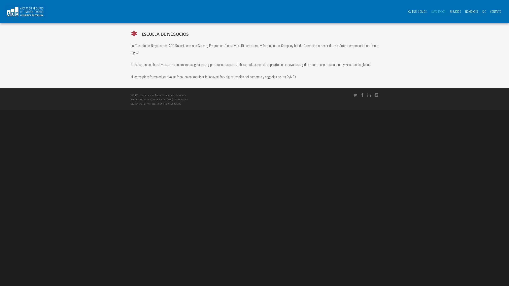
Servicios (455, 11)
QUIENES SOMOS (417, 11)
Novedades (471, 11)
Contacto (495, 11)
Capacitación (438, 11)
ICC (484, 11)
